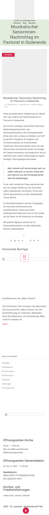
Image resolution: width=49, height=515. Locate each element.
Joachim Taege (36, 105)
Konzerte (6, 380)
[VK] (19, 240)
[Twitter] (11, 240)
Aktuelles (32, 23)
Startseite (17, 23)
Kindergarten (7, 367)
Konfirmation (7, 375)
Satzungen (6, 384)
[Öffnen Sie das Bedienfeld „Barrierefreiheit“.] (26, 510)
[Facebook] (15, 240)
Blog (24, 23)
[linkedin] (30, 240)
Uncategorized (8, 388)
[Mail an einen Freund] (26, 240)
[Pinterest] (22, 240)
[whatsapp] (34, 240)
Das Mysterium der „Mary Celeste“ (19, 298)
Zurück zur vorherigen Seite (24, 20)
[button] (3, 10)
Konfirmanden (8, 371)
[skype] (37, 240)
